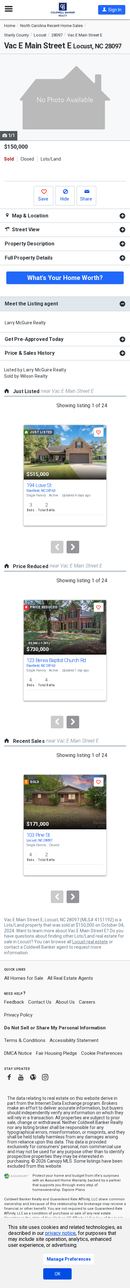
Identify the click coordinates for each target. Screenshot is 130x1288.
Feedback (14, 1002)
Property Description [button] (29, 244)
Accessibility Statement (74, 1040)
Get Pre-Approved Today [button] (34, 339)
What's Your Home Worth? (65, 278)
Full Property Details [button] (29, 258)
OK (57, 1273)
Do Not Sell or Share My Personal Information (55, 1028)
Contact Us (39, 1002)
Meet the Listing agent (31, 304)
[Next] (73, 547)
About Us (65, 1002)
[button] (111, 9)
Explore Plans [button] (73, 1190)
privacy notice (60, 1233)
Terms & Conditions (24, 1040)
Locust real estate (90, 941)
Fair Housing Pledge (56, 1053)
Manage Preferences (69, 1259)
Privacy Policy (18, 1015)
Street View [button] (25, 230)
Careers (87, 1002)
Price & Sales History (30, 353)
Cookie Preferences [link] (101, 1053)
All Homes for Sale (23, 978)
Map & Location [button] (29, 216)
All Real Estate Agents (70, 978)
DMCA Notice (18, 1053)
